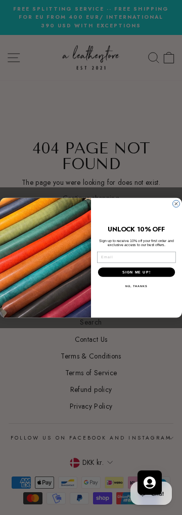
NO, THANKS (136, 286)
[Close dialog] (176, 203)
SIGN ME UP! (136, 272)
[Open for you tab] (150, 482)
